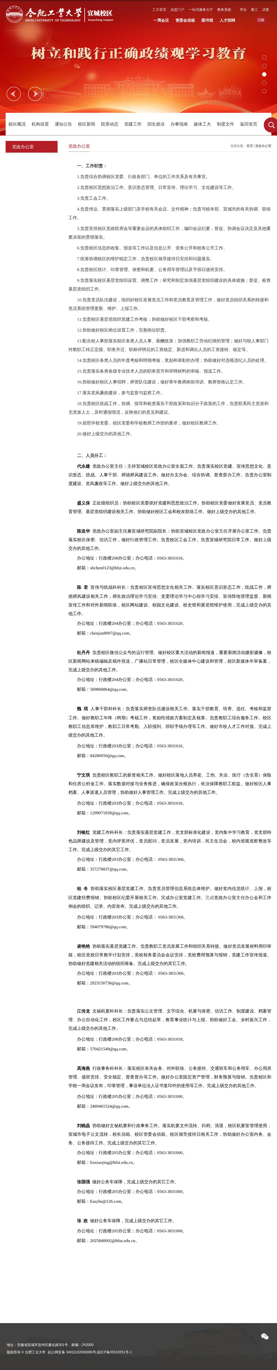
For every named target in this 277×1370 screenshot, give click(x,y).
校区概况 (17, 124)
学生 (243, 9)
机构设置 (40, 124)
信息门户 (177, 9)
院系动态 (109, 124)
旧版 (261, 20)
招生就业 (156, 124)
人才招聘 (227, 20)
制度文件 (225, 124)
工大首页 (159, 9)
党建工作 (133, 124)
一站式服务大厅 (201, 9)
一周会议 (161, 20)
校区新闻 (86, 124)
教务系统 (224, 9)
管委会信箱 (185, 20)
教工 (254, 9)
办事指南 (179, 124)
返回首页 (248, 124)
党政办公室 (263, 146)
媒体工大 (202, 124)
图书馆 (207, 20)
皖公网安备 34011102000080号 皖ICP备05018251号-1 (90, 1352)
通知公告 (63, 124)
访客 (265, 9)
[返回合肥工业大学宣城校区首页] (61, 10)
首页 (249, 146)
